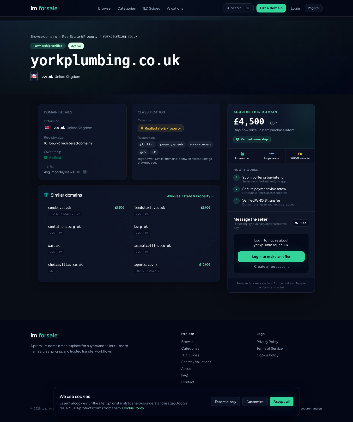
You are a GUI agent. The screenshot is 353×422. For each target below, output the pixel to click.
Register (313, 8)
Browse (104, 8)
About (186, 368)
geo (143, 152)
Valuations (175, 8)
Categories (126, 8)
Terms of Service (270, 348)
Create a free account (271, 266)
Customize (255, 401)
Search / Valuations (196, 362)
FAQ (184, 375)
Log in (295, 8)
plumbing (146, 144)
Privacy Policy (267, 341)
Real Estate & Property (79, 36)
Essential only (225, 401)
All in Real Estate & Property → (190, 196)
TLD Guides (151, 8)
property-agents (171, 144)
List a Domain (271, 8)
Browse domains (43, 36)
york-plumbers (200, 144)
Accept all (282, 401)
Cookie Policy (268, 355)
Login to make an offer (271, 256)
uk (154, 152)
